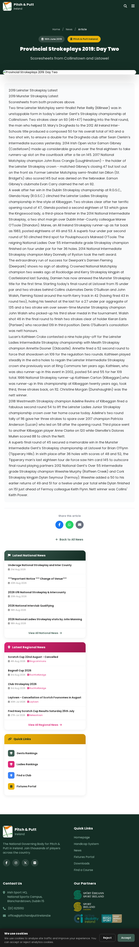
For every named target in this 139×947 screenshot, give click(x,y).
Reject (107, 938)
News (69, 29)
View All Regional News (43, 725)
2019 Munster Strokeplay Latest (33, 96)
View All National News (43, 633)
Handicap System (86, 844)
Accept (126, 938)
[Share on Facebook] (59, 525)
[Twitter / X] (25, 862)
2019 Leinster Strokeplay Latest (33, 90)
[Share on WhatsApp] (69, 525)
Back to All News (71, 539)
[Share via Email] (80, 525)
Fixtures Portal (84, 857)
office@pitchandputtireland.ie (29, 916)
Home (56, 29)
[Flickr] (34, 862)
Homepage (82, 837)
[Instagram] (16, 862)
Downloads (82, 863)
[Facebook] (6, 862)
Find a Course (83, 870)
